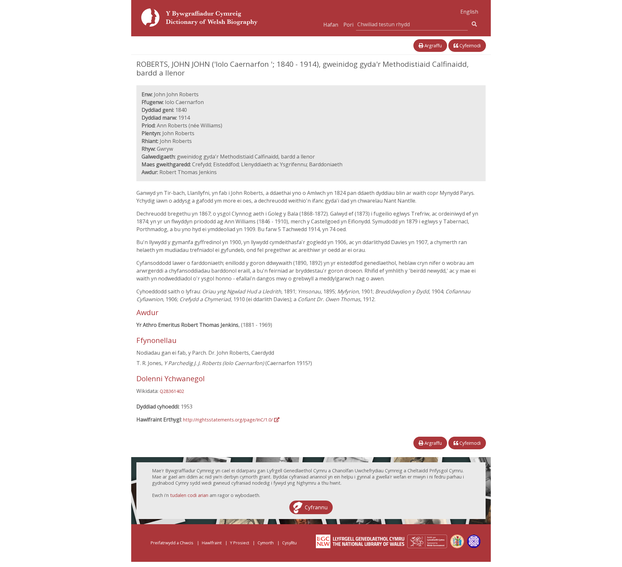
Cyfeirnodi (469, 45)
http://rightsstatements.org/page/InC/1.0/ (228, 420)
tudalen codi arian (189, 495)
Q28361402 (172, 391)
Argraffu (432, 45)
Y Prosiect (239, 543)
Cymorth (266, 543)
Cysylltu (289, 543)
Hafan (330, 24)
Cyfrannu (316, 507)
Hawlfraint (212, 543)
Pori (348, 24)
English (469, 11)
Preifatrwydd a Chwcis (172, 543)
